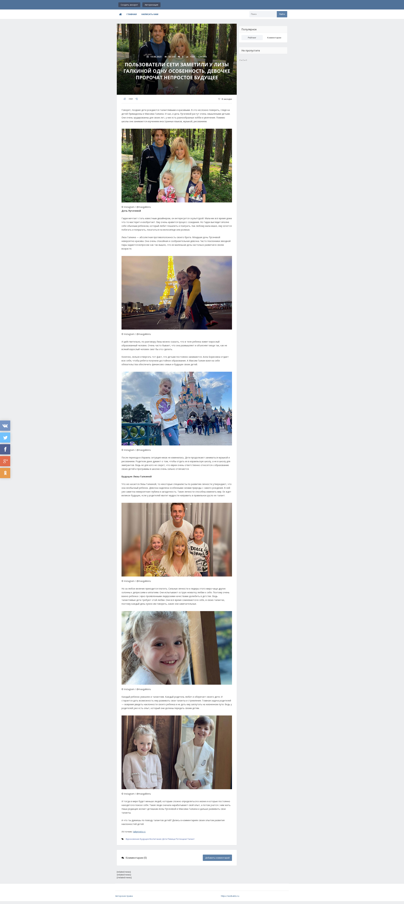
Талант (191, 839)
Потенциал (181, 839)
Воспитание (155, 839)
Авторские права (124, 896)
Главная (132, 14)
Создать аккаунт (129, 4)
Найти (282, 14)
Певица (171, 839)
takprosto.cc (139, 831)
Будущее (144, 839)
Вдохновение (133, 839)
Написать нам (149, 14)
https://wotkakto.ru (230, 896)
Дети (164, 839)
